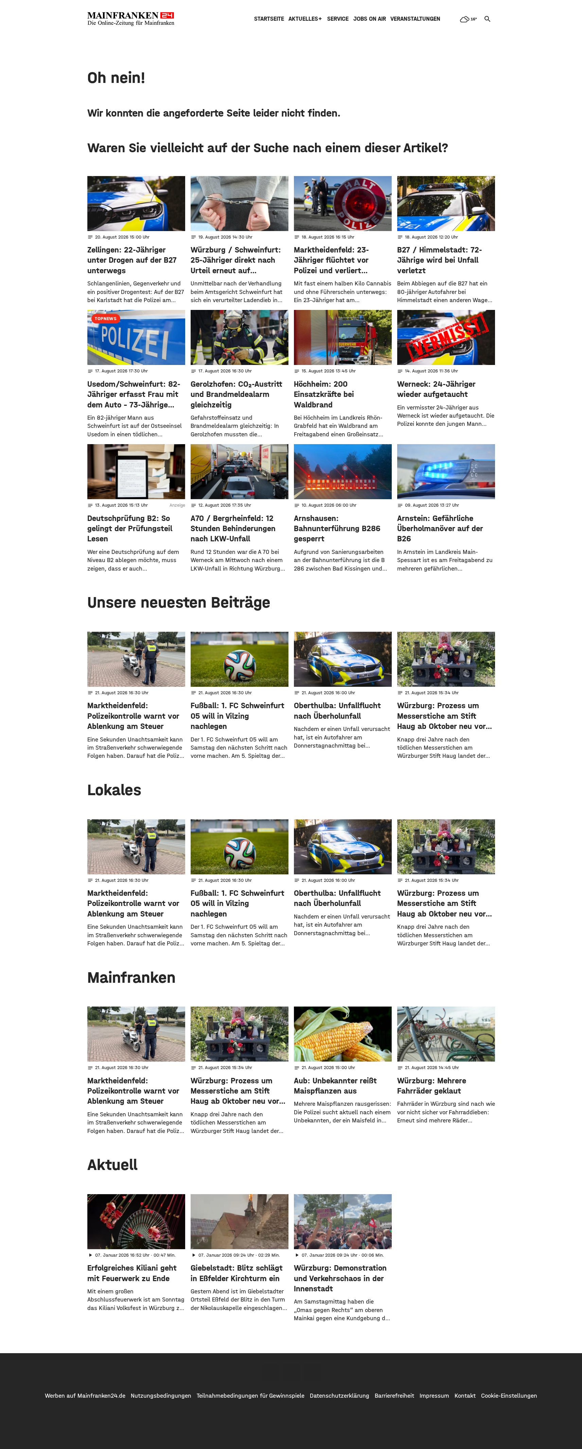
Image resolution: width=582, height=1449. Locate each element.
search (487, 19)
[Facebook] (270, 1372)
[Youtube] (312, 1372)
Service (338, 18)
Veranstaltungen (415, 18)
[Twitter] (291, 1372)
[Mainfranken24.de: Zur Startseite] (130, 19)
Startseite (269, 18)
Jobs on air (369, 18)
